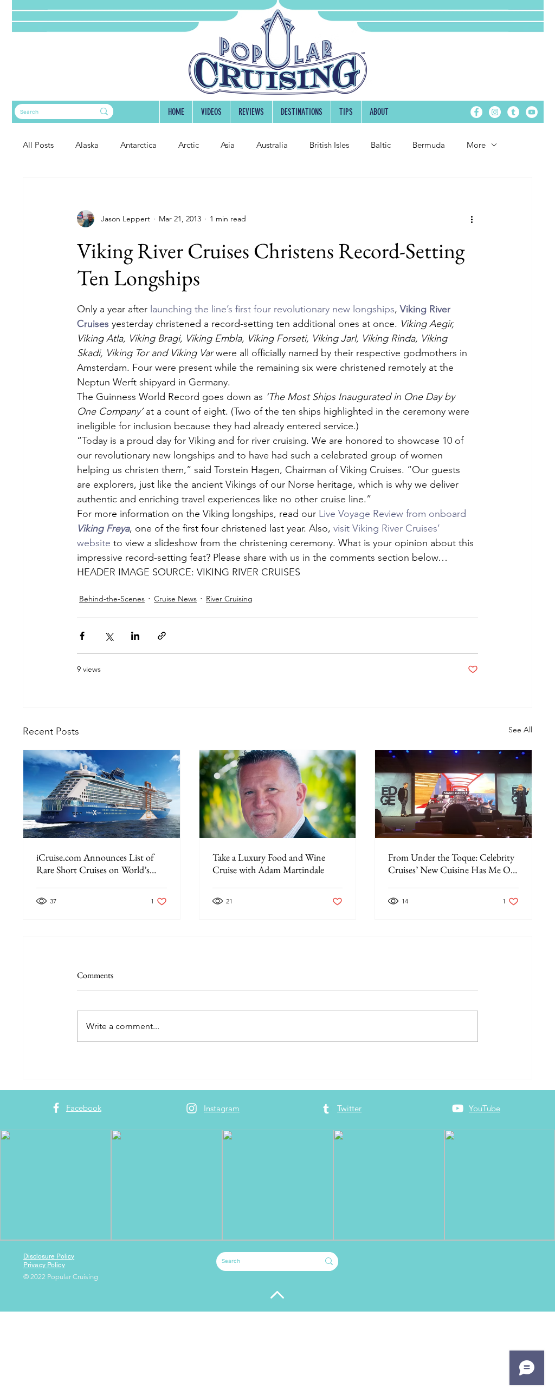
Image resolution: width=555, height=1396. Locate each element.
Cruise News (175, 599)
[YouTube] (532, 112)
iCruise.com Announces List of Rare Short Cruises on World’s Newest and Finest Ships (95, 863)
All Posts (38, 145)
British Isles (329, 145)
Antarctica (138, 145)
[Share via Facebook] (82, 636)
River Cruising (229, 599)
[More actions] (471, 218)
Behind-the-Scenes (112, 599)
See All (520, 730)
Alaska (87, 145)
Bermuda (428, 145)
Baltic (381, 145)
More (476, 145)
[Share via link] (162, 636)
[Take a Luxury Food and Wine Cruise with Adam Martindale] (277, 794)
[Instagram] (495, 112)
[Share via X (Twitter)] (109, 636)
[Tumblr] (513, 112)
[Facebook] (476, 112)
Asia (228, 145)
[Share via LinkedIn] (135, 636)
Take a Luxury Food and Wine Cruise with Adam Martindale (268, 863)
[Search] (104, 111)
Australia (272, 145)
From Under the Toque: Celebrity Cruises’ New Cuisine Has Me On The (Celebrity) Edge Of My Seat (452, 863)
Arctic (188, 145)
